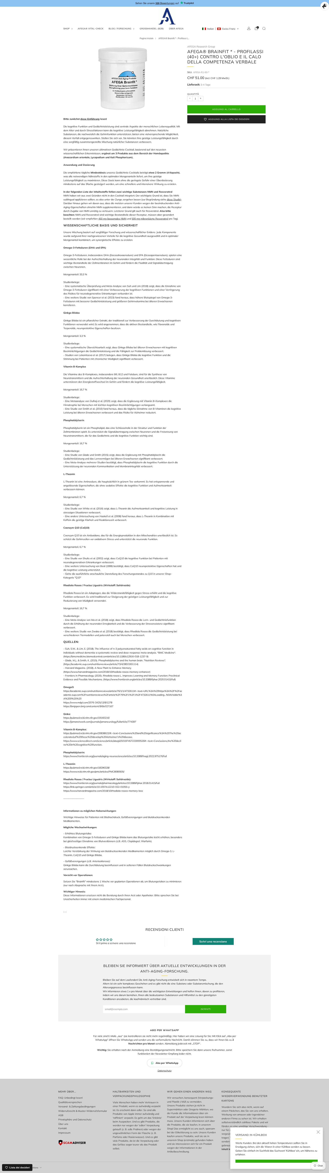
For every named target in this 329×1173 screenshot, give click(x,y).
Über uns (63, 1124)
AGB (60, 1115)
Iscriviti (206, 1009)
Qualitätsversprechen (70, 1102)
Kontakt (62, 1128)
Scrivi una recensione (213, 941)
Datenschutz (165, 1070)
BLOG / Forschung (120, 28)
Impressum (64, 1132)
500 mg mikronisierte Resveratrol (150, 218)
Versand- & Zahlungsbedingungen (76, 1106)
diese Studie (173, 199)
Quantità (193, 94)
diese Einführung (90, 118)
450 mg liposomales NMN (112, 218)
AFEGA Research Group (201, 46)
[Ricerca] (264, 28)
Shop (66, 28)
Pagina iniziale (146, 38)
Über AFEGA (176, 28)
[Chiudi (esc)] (318, 1132)
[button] (220, 29)
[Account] (249, 28)
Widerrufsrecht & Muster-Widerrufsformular (82, 1110)
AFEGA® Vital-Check (90, 28)
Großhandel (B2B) (152, 28)
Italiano (34, 1167)
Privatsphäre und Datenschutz (75, 1119)
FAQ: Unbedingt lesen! (70, 1097)
